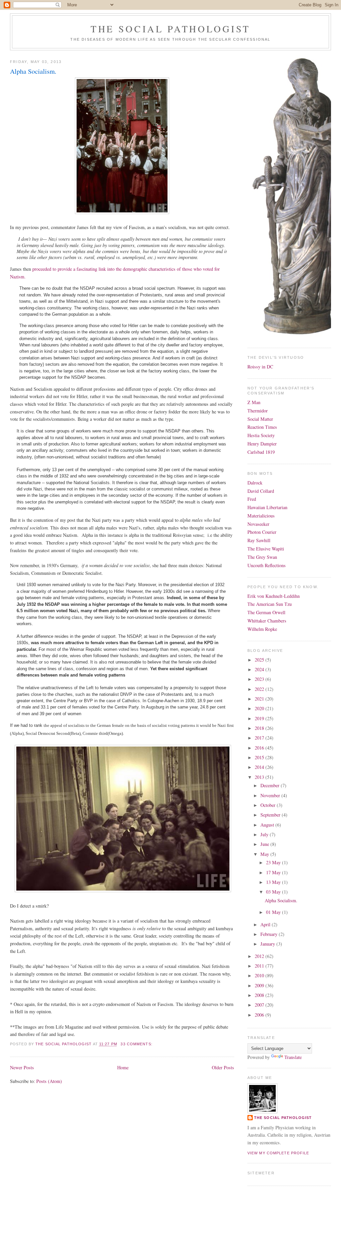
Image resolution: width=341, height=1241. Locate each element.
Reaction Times (262, 427)
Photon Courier (261, 532)
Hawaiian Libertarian (267, 507)
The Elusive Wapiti (265, 548)
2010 (260, 975)
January (268, 944)
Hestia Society (261, 435)
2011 (260, 966)
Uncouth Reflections (266, 565)
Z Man (253, 402)
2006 (260, 1015)
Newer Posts (22, 1067)
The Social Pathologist (170, 28)
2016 (260, 748)
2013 (260, 777)
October (268, 805)
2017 (260, 738)
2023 (260, 679)
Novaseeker (258, 524)
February (269, 934)
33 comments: (137, 1044)
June (265, 844)
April (266, 924)
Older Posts (223, 1067)
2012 (260, 956)
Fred (251, 499)
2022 (260, 689)
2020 (260, 708)
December (270, 785)
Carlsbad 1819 (261, 452)
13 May (274, 882)
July (265, 834)
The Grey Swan (262, 557)
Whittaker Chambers (266, 620)
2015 (260, 757)
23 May (274, 862)
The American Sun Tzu (269, 604)
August (267, 825)
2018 (260, 728)
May (265, 854)
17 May (274, 872)
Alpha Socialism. (33, 71)
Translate (293, 1057)
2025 (260, 660)
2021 (260, 699)
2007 (260, 1005)
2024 (260, 669)
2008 (260, 995)
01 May (274, 912)
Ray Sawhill (258, 540)
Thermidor (257, 410)
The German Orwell (266, 612)
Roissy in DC (260, 366)
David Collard (260, 491)
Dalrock (254, 482)
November (270, 795)
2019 (260, 718)
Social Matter (260, 419)
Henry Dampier (262, 443)
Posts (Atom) (49, 1081)
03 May (274, 892)
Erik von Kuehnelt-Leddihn (273, 596)
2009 (260, 985)
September (271, 815)
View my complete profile (278, 1153)
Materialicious (261, 515)
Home (123, 1067)
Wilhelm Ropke (262, 629)
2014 (260, 767)
